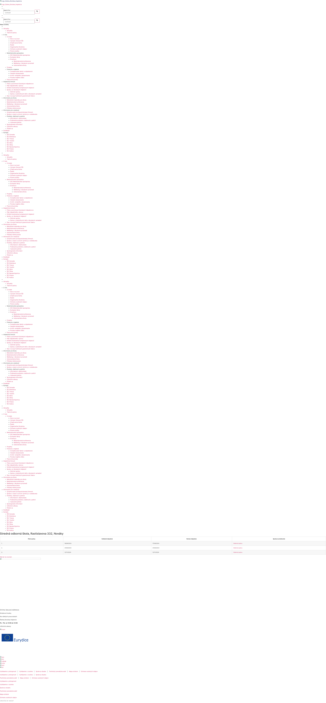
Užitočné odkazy (12, 126)
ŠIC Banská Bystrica (13, 147)
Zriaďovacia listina (16, 43)
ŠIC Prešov (10, 149)
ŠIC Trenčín (10, 141)
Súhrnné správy (15, 92)
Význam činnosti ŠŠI (16, 41)
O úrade (9, 37)
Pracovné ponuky (12, 79)
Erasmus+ (13, 59)
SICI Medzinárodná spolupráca (20, 55)
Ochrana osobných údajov (18, 49)
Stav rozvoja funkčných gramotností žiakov (21, 96)
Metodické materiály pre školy (16, 100)
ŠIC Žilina (10, 145)
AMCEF (11, 701)
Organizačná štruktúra (17, 47)
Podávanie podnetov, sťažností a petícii (23, 120)
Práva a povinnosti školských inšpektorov (20, 83)
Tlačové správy (12, 32)
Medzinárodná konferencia (22, 61)
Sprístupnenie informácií (14, 124)
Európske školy (15, 57)
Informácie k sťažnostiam (18, 118)
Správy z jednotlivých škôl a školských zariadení (25, 94)
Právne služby (14, 51)
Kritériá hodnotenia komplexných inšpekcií (20, 88)
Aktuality (6, 28)
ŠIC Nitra (10, 143)
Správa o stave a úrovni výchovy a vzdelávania (22, 114)
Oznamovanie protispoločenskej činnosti (20, 112)
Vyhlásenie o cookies (26, 671)
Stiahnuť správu (237, 543)
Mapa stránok (73, 671)
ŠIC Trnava (10, 139)
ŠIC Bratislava (11, 137)
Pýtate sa (10, 128)
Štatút (12, 45)
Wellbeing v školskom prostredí (24, 63)
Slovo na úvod (14, 39)
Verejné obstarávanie (17, 73)
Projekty (9, 67)
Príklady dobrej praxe (14, 108)
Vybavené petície (15, 122)
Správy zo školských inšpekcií (16, 90)
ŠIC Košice (10, 151)
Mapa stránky (4, 24)
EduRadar (6, 130)
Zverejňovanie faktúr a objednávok (21, 71)
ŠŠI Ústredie (11, 134)
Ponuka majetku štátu (17, 77)
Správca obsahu (41, 671)
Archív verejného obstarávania (20, 75)
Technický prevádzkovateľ (57, 671)
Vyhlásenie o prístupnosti (8, 671)
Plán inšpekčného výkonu (15, 86)
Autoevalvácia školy (20, 65)
